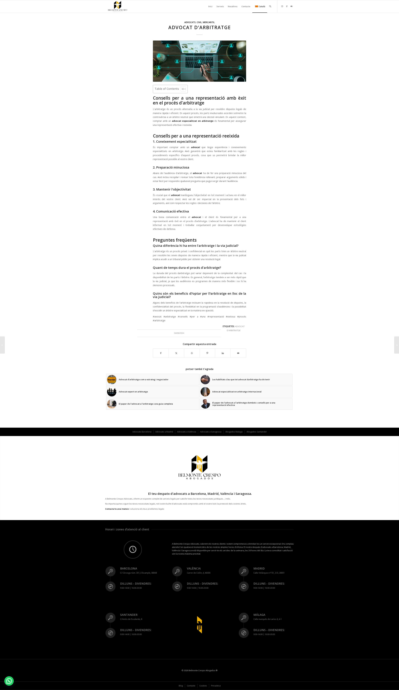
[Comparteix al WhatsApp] (192, 353)
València (194, 568)
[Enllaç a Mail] (291, 6)
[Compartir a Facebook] (160, 353)
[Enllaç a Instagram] (282, 6)
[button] (9, 681)
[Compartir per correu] (238, 353)
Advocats (190, 22)
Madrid (259, 568)
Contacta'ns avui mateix (117, 508)
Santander (128, 615)
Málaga (259, 615)
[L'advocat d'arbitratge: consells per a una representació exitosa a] (199, 61)
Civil (199, 22)
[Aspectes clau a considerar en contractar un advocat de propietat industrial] (396, 345)
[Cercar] (270, 6)
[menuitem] (210, 6)
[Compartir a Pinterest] (207, 353)
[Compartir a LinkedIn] (222, 353)
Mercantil (209, 22)
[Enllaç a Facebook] (286, 6)
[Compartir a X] (176, 353)
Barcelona (128, 568)
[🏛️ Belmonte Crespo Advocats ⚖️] (117, 6)
